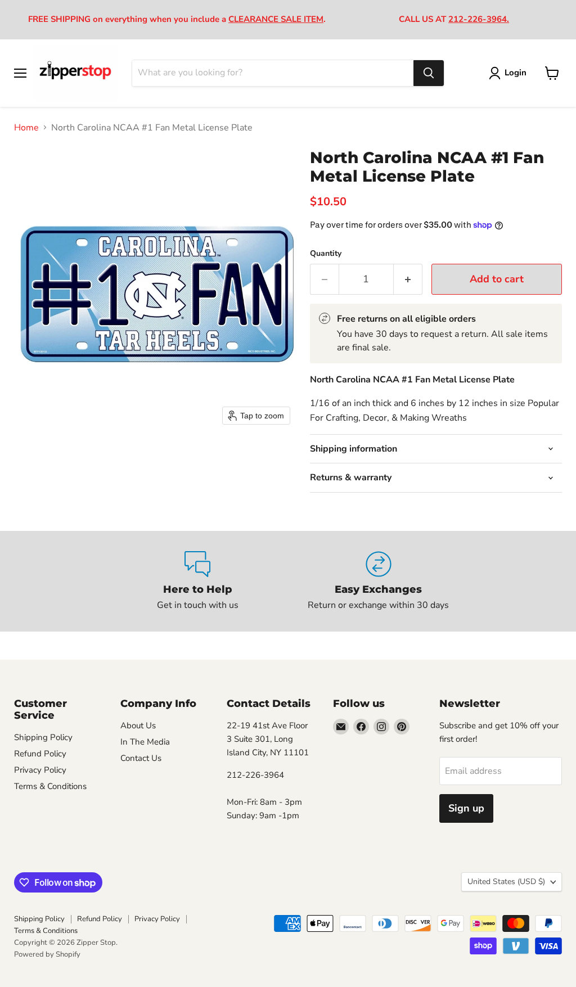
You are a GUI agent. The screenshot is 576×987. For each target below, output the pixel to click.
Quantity (325, 253)
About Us (138, 725)
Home (26, 128)
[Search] (428, 73)
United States (506, 881)
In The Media (145, 741)
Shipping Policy (43, 737)
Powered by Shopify (47, 954)
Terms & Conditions (50, 786)
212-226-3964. (478, 19)
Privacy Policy (40, 770)
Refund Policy (40, 753)
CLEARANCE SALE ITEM (275, 19)
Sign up (466, 808)
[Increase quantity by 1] (408, 279)
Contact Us (140, 758)
